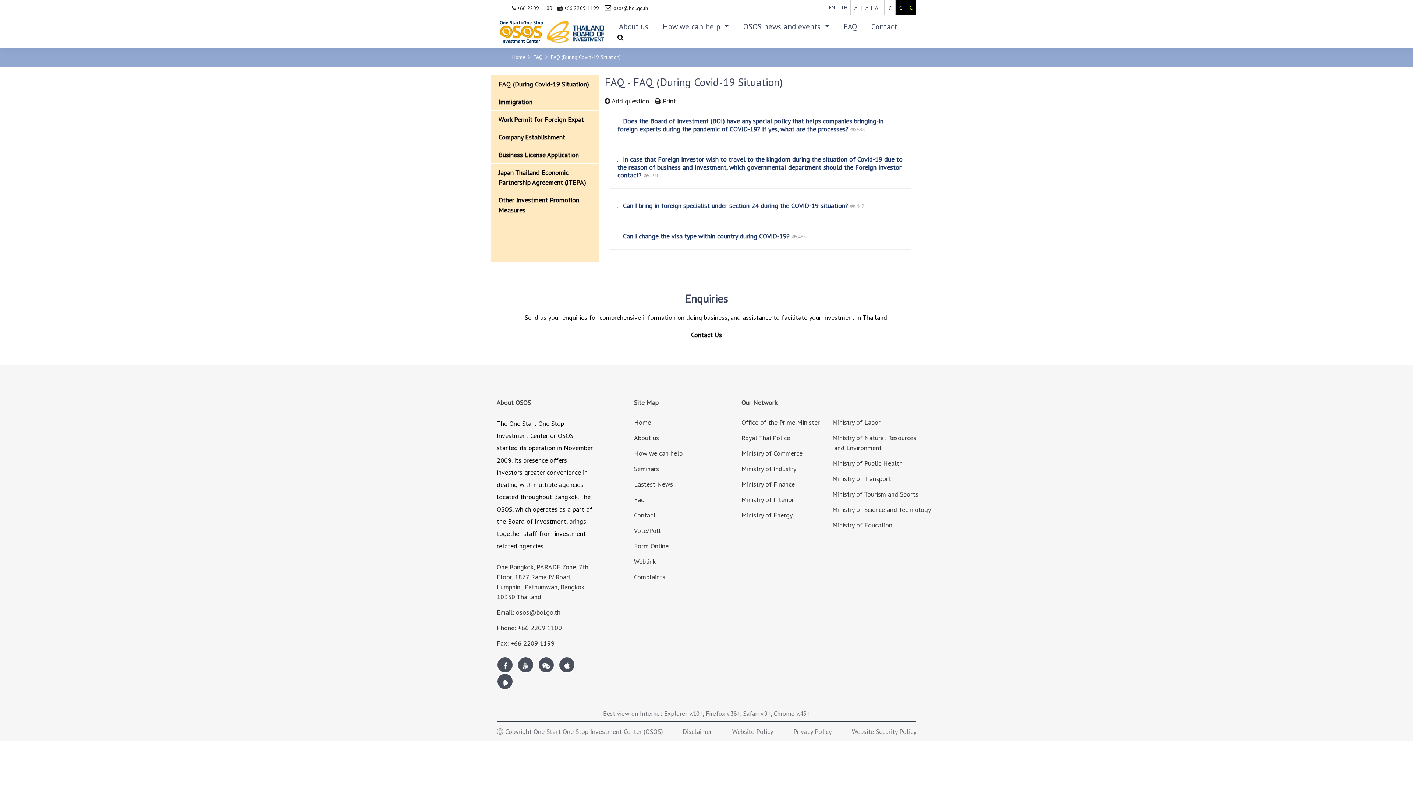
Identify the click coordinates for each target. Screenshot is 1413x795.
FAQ (850, 27)
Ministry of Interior (767, 499)
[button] (758, 125)
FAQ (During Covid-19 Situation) (586, 57)
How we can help (658, 453)
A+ (876, 7)
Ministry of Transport (861, 478)
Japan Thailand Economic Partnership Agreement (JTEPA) (542, 177)
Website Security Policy (884, 731)
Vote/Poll (647, 530)
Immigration (515, 102)
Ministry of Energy (767, 515)
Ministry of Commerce (772, 453)
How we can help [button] (693, 27)
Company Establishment (532, 137)
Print (668, 101)
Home (518, 57)
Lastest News (653, 484)
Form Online (651, 546)
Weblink (645, 561)
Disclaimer (697, 731)
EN (832, 7)
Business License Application (539, 155)
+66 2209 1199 (581, 8)
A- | (858, 7)
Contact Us (706, 335)
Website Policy (752, 731)
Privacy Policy (812, 731)
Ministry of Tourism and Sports (875, 494)
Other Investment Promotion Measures (539, 205)
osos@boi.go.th (630, 8)
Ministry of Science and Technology (881, 509)
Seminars (646, 468)
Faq (639, 499)
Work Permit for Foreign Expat (541, 119)
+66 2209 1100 (534, 8)
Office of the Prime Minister (780, 422)
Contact (884, 27)
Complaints (649, 577)
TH (844, 7)
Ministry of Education (862, 525)
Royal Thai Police (765, 438)
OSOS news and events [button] (783, 27)
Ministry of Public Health (867, 463)
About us (633, 27)
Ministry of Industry (768, 468)
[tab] (758, 125)
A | (867, 7)
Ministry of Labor (856, 422)
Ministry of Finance (768, 484)
